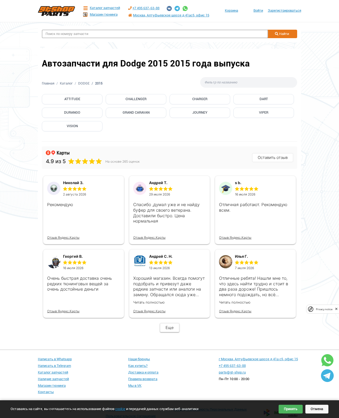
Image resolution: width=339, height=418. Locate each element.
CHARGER (199, 99)
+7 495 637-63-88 (145, 8)
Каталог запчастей (105, 8)
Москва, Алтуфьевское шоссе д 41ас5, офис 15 (171, 15)
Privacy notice (324, 309)
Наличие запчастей (53, 379)
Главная (48, 83)
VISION (72, 126)
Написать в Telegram (54, 366)
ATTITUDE (72, 99)
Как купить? (138, 366)
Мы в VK (134, 386)
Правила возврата (142, 379)
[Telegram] (177, 8)
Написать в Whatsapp (55, 359)
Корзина (231, 10)
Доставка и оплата (143, 372)
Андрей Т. (158, 182)
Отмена (317, 409)
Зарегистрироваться (284, 10)
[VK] (169, 8)
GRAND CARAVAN (136, 112)
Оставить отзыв (273, 157)
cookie (120, 409)
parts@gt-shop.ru (232, 372)
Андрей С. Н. (160, 256)
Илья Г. (241, 256)
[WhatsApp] (185, 8)
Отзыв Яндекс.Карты (63, 237)
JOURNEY (199, 112)
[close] (336, 309)
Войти (258, 10)
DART (264, 99)
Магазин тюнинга (104, 14)
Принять (290, 409)
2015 (98, 83)
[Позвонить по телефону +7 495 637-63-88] (130, 8)
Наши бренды (139, 359)
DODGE (84, 83)
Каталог (66, 83)
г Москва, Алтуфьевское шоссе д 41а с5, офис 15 (258, 359)
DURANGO (72, 112)
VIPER (263, 112)
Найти (283, 34)
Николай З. (73, 182)
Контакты (46, 392)
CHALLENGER (136, 99)
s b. (238, 182)
